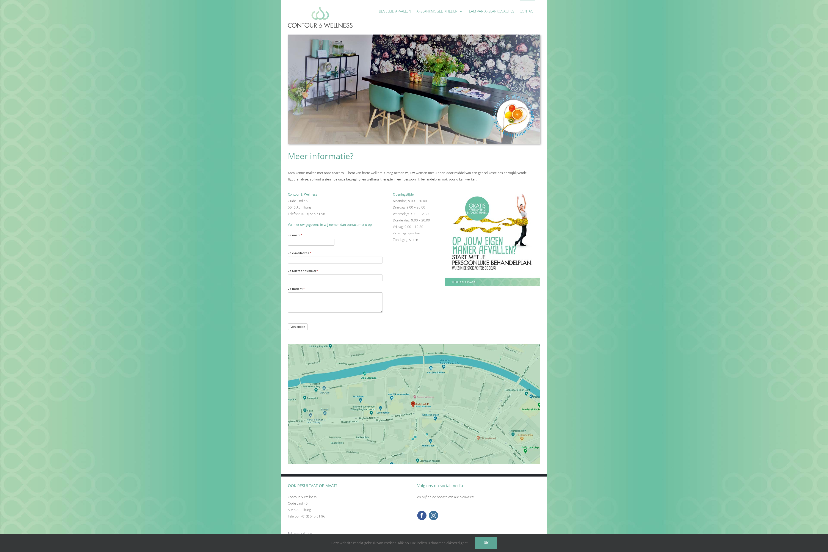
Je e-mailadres (299, 253)
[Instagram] (433, 515)
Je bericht (296, 288)
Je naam (295, 235)
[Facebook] (422, 515)
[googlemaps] (414, 345)
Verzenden (297, 326)
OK (486, 542)
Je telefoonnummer (303, 271)
